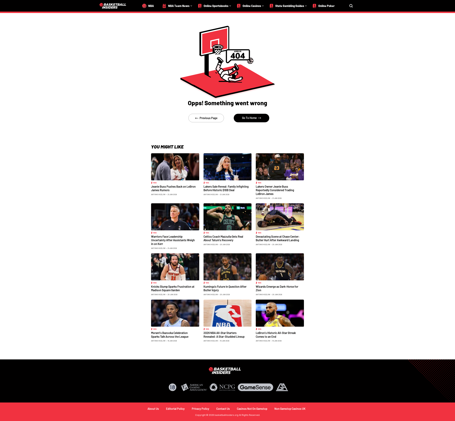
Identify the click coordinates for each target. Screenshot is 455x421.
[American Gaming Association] (194, 387)
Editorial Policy (175, 408)
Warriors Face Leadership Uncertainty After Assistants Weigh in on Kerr (173, 240)
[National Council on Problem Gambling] (222, 387)
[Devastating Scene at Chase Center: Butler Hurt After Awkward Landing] (280, 216)
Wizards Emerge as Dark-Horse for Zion (277, 288)
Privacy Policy (200, 408)
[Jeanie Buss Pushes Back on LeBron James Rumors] (175, 166)
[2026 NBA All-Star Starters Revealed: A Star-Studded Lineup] (228, 313)
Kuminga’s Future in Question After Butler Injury (225, 288)
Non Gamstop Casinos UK (290, 408)
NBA (155, 183)
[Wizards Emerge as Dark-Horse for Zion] (280, 266)
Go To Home (249, 117)
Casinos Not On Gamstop (252, 408)
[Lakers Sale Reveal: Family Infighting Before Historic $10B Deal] (228, 166)
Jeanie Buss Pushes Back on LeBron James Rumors (173, 188)
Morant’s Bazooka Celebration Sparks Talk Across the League (169, 334)
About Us (153, 408)
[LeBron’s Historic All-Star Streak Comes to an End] (280, 313)
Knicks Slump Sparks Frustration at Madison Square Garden (172, 288)
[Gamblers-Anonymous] (282, 387)
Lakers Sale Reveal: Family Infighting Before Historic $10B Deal (226, 188)
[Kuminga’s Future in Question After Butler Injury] (228, 266)
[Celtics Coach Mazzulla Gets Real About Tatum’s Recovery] (228, 216)
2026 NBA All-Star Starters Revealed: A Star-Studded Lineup (224, 334)
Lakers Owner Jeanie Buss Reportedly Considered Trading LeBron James (275, 190)
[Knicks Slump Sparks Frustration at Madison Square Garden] (175, 266)
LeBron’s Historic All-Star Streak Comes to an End (276, 334)
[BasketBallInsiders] (115, 6)
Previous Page (208, 118)
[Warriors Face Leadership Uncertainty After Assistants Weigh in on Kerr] (175, 216)
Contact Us (223, 408)
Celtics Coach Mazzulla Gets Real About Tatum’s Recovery (223, 238)
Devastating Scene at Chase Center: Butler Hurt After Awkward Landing (277, 238)
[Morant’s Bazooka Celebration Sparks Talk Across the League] (175, 313)
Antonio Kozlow (158, 194)
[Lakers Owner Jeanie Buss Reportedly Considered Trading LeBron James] (280, 166)
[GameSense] (255, 387)
